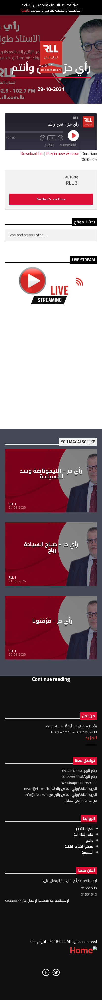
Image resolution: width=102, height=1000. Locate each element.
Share (49, 145)
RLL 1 (12, 504)
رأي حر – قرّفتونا (52, 620)
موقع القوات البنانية (79, 846)
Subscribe (68, 145)
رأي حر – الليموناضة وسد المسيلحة (51, 474)
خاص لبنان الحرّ (83, 834)
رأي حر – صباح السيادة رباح (51, 547)
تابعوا (24, 10)
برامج (89, 840)
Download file (31, 153)
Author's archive (51, 199)
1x (51, 138)
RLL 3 (72, 183)
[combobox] (51, 235)
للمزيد (91, 737)
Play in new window (62, 153)
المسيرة (87, 852)
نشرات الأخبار (84, 828)
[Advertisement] (51, 366)
